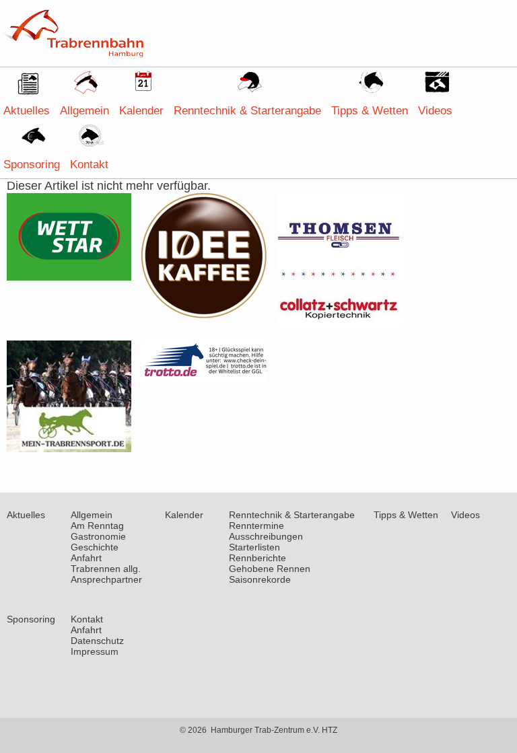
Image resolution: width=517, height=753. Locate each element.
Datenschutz (97, 640)
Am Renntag (97, 525)
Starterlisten (254, 547)
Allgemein (84, 110)
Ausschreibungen (266, 536)
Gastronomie (98, 536)
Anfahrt (86, 557)
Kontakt (89, 164)
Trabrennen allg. (106, 568)
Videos (435, 110)
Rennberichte (257, 557)
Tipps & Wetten (369, 110)
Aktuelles (26, 110)
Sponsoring (31, 164)
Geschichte (94, 547)
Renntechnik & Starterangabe (247, 110)
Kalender (141, 110)
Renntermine (256, 525)
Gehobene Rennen (269, 568)
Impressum (94, 651)
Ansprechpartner (106, 579)
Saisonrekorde (260, 579)
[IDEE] (204, 315)
